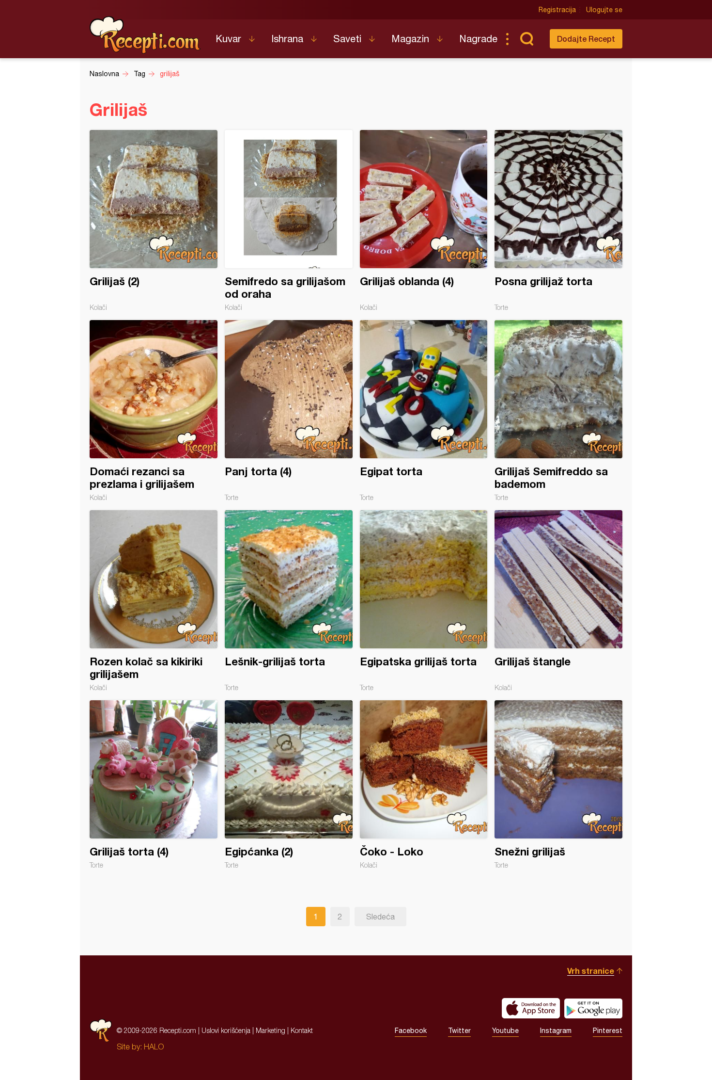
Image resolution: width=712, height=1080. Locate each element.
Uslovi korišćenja (225, 1030)
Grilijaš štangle (558, 601)
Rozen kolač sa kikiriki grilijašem (153, 601)
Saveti (347, 38)
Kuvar (228, 38)
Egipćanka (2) (289, 784)
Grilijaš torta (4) (153, 784)
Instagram (556, 1030)
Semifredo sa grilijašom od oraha (289, 220)
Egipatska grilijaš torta (424, 601)
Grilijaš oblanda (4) (424, 220)
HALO (154, 1046)
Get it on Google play (593, 1008)
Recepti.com (145, 35)
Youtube (505, 1030)
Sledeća (380, 916)
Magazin (410, 38)
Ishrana (287, 38)
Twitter (459, 1030)
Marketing (270, 1030)
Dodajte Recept (586, 38)
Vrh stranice (590, 970)
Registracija (557, 10)
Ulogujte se (604, 10)
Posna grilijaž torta (558, 220)
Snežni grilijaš (558, 784)
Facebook (411, 1030)
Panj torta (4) (289, 410)
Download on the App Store (531, 1008)
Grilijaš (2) (153, 220)
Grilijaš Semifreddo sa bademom (558, 410)
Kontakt (302, 1030)
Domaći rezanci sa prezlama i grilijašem (153, 410)
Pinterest (607, 1030)
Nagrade (478, 38)
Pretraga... (526, 39)
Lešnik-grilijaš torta (289, 601)
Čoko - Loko (424, 784)
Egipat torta (424, 410)
